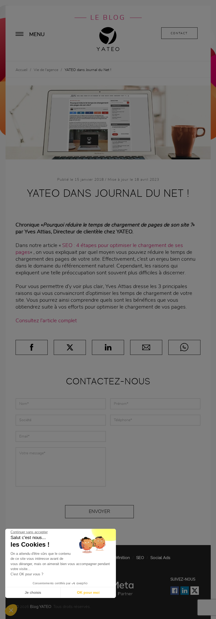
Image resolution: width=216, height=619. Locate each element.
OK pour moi (88, 592)
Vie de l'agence (46, 70)
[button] (11, 610)
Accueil (21, 70)
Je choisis (33, 592)
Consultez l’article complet (46, 320)
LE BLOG (108, 17)
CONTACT (179, 33)
